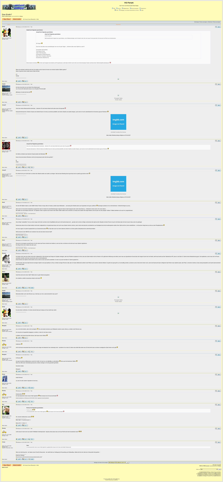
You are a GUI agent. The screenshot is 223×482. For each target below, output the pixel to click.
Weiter (21, 16)
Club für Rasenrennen (21, 165)
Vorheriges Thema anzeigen (200, 21)
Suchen (119, 8)
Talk (38, 19)
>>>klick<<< (24, 423)
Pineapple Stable (118, 98)
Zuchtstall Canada (115, 132)
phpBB (109, 478)
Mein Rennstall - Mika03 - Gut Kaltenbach (26, 213)
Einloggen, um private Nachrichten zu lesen (129, 10)
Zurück (9, 16)
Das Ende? (7, 14)
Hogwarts (25, 235)
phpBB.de (116, 479)
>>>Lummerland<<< (26, 420)
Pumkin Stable (118, 99)
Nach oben (4, 81)
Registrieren (143, 8)
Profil (117, 10)
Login (142, 10)
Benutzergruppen (135, 8)
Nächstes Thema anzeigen (214, 21)
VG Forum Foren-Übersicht (29, 19)
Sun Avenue (123, 132)
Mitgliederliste (126, 8)
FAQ (114, 8)
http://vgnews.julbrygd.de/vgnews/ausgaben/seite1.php (29, 457)
